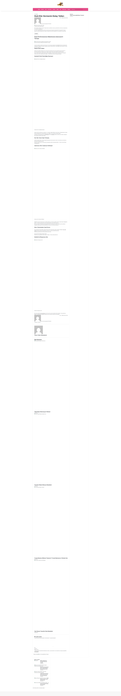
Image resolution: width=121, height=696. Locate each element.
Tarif (46, 9)
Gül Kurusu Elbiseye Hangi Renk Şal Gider (44, 683)
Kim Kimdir (49, 9)
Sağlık (58, 9)
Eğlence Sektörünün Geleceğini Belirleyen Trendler (43, 661)
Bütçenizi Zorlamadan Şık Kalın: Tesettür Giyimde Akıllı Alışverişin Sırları (44, 668)
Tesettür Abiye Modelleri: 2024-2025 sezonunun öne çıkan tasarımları (44, 674)
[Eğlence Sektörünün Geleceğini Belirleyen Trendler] (36, 660)
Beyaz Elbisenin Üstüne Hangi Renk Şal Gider (44, 679)
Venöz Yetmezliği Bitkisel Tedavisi (77, 15)
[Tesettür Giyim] (60, 4)
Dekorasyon (64, 9)
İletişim (69, 9)
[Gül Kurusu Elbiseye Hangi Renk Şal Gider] (40, 682)
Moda (39, 9)
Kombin (42, 9)
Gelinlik (54, 9)
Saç (60, 9)
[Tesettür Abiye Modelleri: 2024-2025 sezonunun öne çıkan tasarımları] (41, 672)
